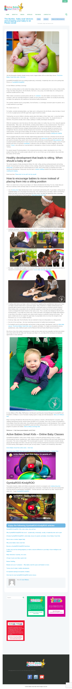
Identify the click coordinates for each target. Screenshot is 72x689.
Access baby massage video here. (42, 269)
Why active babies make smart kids (15, 542)
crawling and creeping (56, 133)
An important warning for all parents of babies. (18, 571)
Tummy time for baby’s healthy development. (18, 568)
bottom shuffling (40, 169)
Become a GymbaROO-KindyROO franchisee (18, 546)
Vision (12, 145)
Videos (22, 14)
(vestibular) (27, 143)
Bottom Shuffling (10, 561)
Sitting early (9, 167)
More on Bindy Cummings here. (32, 426)
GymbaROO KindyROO (23, 491)
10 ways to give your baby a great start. (16, 558)
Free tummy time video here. (39, 195)
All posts (46, 19)
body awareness (57, 140)
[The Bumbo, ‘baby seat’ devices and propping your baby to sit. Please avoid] (32, 51)
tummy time (45, 138)
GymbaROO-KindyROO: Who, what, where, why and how (21, 529)
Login (65, 1)
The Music (38, 14)
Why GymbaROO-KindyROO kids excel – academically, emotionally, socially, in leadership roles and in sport (34, 532)
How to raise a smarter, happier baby (15, 539)
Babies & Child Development (58, 19)
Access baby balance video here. (42, 230)
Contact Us (47, 14)
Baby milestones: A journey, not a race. (16, 554)
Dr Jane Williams (24, 579)
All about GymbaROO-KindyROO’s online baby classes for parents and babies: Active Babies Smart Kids (33, 536)
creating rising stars (55, 486)
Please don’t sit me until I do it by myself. (26, 174)
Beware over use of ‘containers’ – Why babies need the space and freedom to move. (27, 564)
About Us (14, 14)
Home (7, 14)
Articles (29, 14)
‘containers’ (38, 95)
